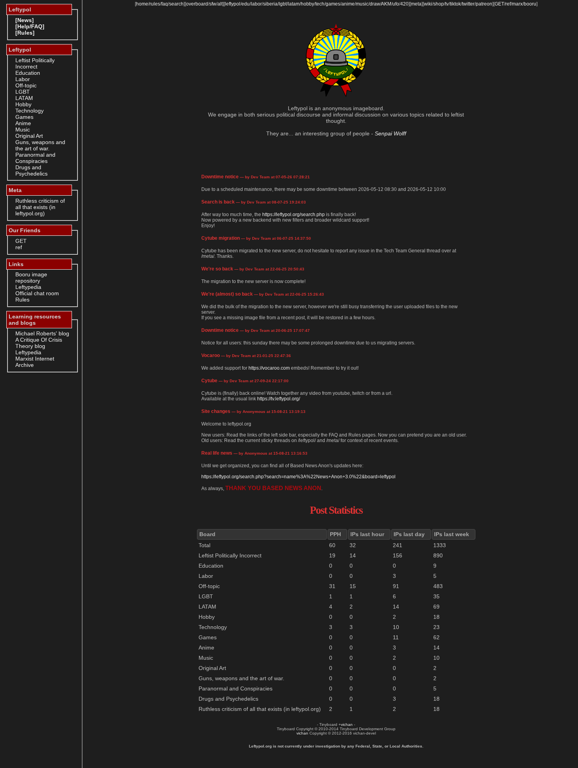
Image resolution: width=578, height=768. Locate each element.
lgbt (283, 4)
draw (375, 4)
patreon (484, 4)
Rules (22, 299)
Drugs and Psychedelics (31, 170)
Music (22, 129)
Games (24, 117)
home (142, 4)
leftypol (232, 4)
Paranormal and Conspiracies (35, 158)
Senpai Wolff (390, 133)
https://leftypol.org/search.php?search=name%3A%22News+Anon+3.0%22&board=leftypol (298, 476)
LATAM (24, 98)
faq (164, 4)
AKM (386, 4)
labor (256, 4)
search (176, 4)
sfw (212, 4)
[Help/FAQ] (29, 26)
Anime (23, 123)
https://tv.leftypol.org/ (278, 399)
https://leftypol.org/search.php (293, 214)
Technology (29, 110)
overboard (197, 4)
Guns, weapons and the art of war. (40, 145)
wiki (428, 4)
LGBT (22, 92)
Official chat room (37, 293)
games (333, 4)
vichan (347, 724)
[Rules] (25, 33)
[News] (24, 20)
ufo (395, 4)
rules (154, 4)
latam (294, 4)
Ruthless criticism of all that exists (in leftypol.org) (40, 207)
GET (21, 241)
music (362, 4)
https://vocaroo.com (269, 368)
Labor (22, 79)
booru (530, 4)
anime (348, 4)
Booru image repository (31, 277)
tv (447, 4)
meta (416, 4)
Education (27, 73)
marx (517, 4)
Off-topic (26, 85)
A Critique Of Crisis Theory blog (38, 343)
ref (18, 247)
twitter (468, 4)
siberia (270, 4)
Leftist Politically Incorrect (35, 63)
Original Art (29, 136)
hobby (307, 4)
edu (245, 4)
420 (404, 4)
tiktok (455, 4)
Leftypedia (28, 287)
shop (438, 4)
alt (220, 4)
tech (319, 4)
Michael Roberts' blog (42, 333)
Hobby (23, 104)
